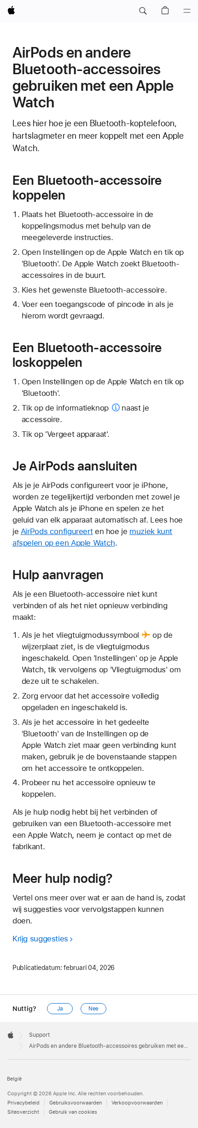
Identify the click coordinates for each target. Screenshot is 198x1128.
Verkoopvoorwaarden (137, 1103)
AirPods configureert (57, 531)
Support (39, 1035)
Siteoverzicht (23, 1112)
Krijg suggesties (40, 938)
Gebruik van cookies (73, 1112)
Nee (93, 1008)
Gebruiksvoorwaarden (75, 1103)
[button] (143, 11)
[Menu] (187, 11)
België (14, 1079)
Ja (60, 1008)
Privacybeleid (23, 1103)
